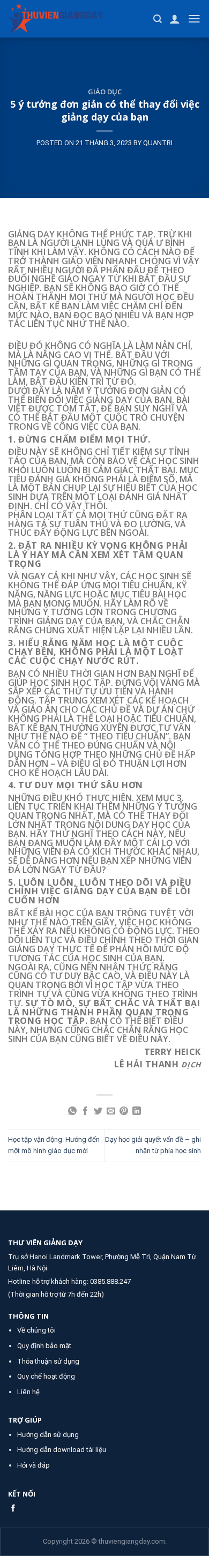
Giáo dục (105, 91)
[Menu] (194, 18)
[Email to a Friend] (111, 1111)
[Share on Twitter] (98, 1111)
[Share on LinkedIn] (136, 1111)
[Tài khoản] (174, 19)
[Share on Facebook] (85, 1111)
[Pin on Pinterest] (124, 1111)
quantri (158, 143)
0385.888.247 (110, 1281)
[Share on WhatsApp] (72, 1111)
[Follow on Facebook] (13, 1509)
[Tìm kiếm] (157, 19)
